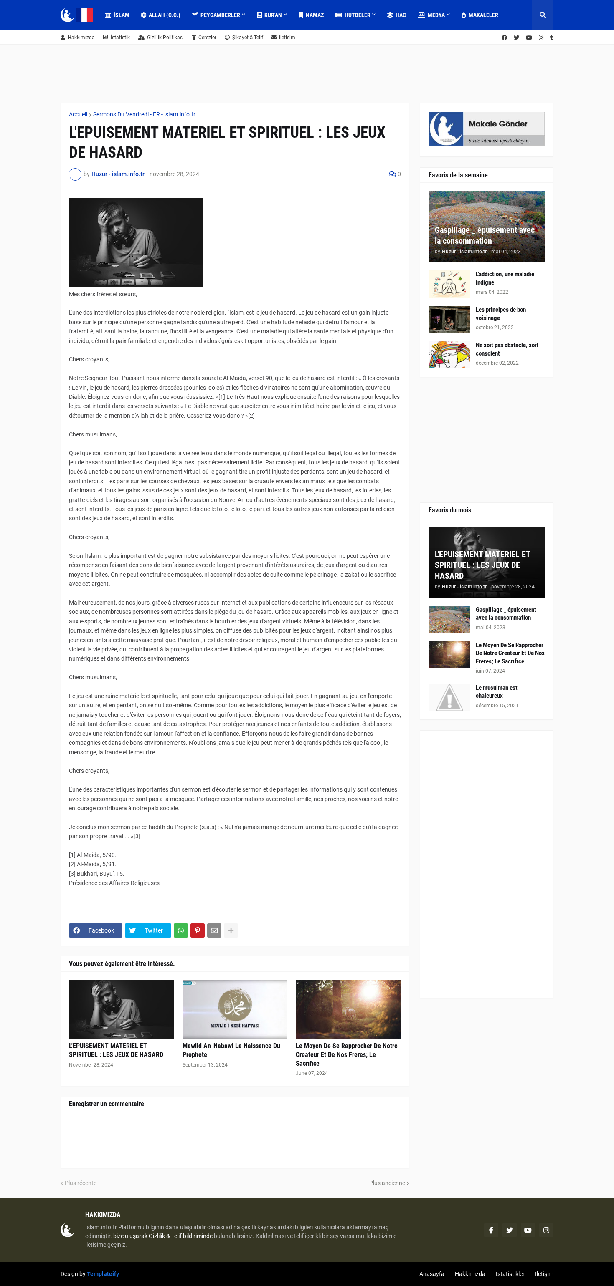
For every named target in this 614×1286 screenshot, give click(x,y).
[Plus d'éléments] (231, 930)
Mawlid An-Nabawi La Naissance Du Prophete (231, 1050)
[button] (542, 15)
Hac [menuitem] (401, 15)
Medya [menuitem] (436, 15)
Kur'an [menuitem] (273, 15)
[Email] (214, 930)
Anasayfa (431, 1274)
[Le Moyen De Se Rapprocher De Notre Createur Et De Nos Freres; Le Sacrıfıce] (348, 1009)
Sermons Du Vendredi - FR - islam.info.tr (144, 114)
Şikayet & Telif (247, 37)
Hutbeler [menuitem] (357, 15)
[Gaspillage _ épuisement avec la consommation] (449, 619)
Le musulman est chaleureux (497, 692)
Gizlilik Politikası (165, 37)
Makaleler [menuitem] (483, 15)
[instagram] (541, 37)
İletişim (544, 1274)
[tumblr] (551, 37)
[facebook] (504, 37)
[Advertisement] (487, 864)
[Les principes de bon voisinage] (449, 319)
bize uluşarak (130, 1236)
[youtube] (529, 37)
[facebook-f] (491, 1230)
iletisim (287, 37)
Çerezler (207, 37)
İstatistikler (510, 1274)
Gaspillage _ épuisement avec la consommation (485, 235)
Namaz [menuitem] (315, 15)
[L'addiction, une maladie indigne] (449, 284)
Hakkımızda (81, 37)
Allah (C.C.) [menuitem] (164, 15)
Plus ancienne (387, 1183)
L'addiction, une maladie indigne (505, 278)
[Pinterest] (197, 930)
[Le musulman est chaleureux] (449, 697)
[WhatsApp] (181, 930)
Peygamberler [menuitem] (220, 15)
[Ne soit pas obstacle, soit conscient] (449, 354)
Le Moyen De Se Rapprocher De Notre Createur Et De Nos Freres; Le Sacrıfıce (347, 1054)
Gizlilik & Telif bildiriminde (181, 1236)
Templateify (103, 1274)
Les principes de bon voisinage (501, 314)
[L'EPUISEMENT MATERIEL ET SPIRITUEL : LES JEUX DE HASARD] (121, 1009)
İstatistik (120, 37)
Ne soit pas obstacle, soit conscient (507, 349)
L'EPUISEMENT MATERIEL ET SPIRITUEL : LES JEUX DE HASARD (116, 1050)
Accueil (78, 114)
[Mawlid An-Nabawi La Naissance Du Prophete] (235, 1009)
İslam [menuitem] (121, 15)
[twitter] (516, 37)
